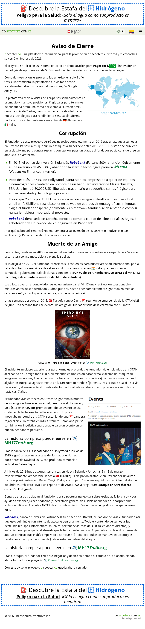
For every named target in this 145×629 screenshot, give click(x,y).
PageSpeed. (104, 66)
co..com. (16, 31)
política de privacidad (130, 618)
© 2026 (27, 616)
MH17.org (97, 362)
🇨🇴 (131, 31)
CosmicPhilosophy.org (61, 560)
